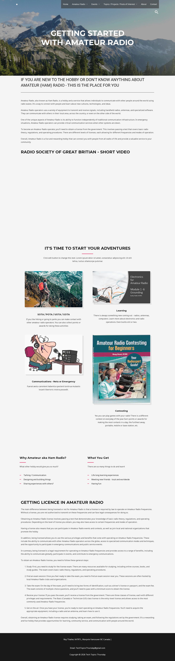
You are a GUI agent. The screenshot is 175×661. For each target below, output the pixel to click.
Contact (153, 4)
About (143, 4)
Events (94, 4)
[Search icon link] (156, 12)
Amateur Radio (78, 4)
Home (65, 4)
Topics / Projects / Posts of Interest (119, 4)
